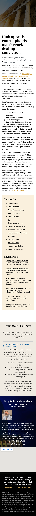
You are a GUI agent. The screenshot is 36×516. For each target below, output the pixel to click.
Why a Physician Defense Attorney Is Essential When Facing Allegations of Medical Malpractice (18, 290)
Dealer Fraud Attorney (16, 210)
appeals (11, 60)
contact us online (17, 190)
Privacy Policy (26, 488)
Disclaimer (8, 488)
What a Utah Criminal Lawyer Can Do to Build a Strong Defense (18, 305)
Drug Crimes (25, 60)
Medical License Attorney (17, 233)
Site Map (17, 488)
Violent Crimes (13, 243)
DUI (9, 220)
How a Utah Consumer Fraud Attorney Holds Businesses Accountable (16, 298)
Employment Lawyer (15, 223)
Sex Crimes (12, 236)
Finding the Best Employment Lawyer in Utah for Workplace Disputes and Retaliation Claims (17, 262)
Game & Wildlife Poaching (17, 226)
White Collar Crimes (15, 249)
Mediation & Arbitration (16, 230)
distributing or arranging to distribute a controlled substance (17, 76)
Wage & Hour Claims (15, 246)
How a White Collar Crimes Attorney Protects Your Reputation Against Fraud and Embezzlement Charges (18, 281)
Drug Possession (17, 58)
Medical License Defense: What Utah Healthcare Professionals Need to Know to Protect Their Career (17, 271)
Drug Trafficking (9, 62)
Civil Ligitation (13, 203)
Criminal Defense (14, 207)
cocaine (17, 60)
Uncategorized (13, 239)
